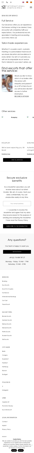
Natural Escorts (6, 327)
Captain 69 (5, 402)
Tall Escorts (5, 339)
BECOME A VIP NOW (22, 96)
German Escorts (7, 320)
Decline (21, 450)
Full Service (5, 292)
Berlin (3, 351)
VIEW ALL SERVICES (17, 160)
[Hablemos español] (30, 2)
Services (5, 277)
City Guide (6, 347)
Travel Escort (6, 304)
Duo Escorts (5, 285)
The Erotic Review (7, 406)
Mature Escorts (6, 324)
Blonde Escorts (6, 316)
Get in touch (17, 251)
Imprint (4, 425)
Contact (4, 421)
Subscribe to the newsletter (17, 226)
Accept (14, 450)
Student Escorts (7, 335)
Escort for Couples (7, 289)
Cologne (4, 355)
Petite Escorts (6, 331)
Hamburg (5, 366)
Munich (4, 370)
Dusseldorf (5, 359)
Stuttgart (5, 374)
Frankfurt (5, 363)
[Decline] (32, 445)
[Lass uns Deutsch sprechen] (26, 2)
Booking (4, 281)
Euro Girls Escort (7, 409)
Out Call (4, 300)
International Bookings (9, 296)
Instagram (5, 390)
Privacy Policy (23, 220)
